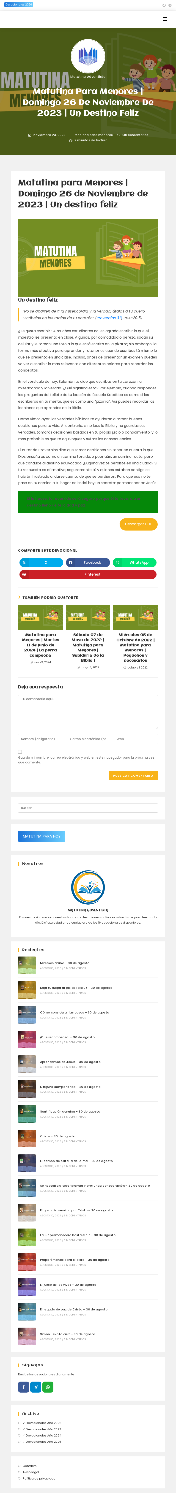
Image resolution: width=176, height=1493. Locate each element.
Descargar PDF (138, 524)
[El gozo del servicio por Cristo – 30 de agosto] (27, 1212)
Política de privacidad (39, 1478)
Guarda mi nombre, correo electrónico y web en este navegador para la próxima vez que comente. (86, 760)
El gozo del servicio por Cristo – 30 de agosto (76, 1210)
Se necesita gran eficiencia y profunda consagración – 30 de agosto (95, 1185)
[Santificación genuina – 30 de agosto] (27, 1114)
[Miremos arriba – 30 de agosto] (27, 965)
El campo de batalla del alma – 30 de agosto (76, 1161)
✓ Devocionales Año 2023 (42, 1429)
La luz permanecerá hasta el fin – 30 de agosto (78, 1235)
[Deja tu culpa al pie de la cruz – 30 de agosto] (27, 990)
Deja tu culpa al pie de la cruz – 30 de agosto (76, 988)
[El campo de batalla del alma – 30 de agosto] (27, 1163)
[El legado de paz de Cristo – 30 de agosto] (27, 1312)
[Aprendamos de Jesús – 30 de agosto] (27, 1064)
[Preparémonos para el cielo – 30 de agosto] (27, 1262)
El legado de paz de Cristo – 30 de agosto (73, 1309)
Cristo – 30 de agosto (57, 1136)
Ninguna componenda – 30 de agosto (70, 1087)
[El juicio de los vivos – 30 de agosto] (27, 1287)
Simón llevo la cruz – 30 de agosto (67, 1334)
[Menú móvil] (165, 19)
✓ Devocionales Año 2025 (42, 1441)
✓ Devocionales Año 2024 (42, 1435)
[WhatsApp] (47, 1387)
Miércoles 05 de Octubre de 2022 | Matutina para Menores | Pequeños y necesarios (135, 648)
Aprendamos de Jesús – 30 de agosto (70, 1062)
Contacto (30, 1466)
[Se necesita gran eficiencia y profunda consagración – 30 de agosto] (27, 1188)
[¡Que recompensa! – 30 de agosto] (27, 1039)
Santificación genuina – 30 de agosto (70, 1111)
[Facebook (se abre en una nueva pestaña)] (164, 5)
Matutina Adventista (87, 76)
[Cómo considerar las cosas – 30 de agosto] (27, 1015)
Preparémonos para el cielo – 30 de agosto (75, 1260)
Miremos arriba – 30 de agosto (65, 963)
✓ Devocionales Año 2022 (42, 1423)
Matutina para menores (94, 135)
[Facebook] (23, 1387)
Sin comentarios (135, 135)
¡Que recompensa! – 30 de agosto (67, 1037)
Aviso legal (31, 1472)
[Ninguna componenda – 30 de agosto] (27, 1089)
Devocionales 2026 (19, 4)
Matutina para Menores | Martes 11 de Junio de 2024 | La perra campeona (40, 645)
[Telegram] (35, 1387)
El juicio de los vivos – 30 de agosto (68, 1285)
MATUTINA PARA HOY (41, 836)
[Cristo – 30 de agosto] (27, 1138)
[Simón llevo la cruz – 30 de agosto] (27, 1336)
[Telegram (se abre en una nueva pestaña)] (169, 5)
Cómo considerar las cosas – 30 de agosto (74, 1012)
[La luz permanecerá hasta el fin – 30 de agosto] (27, 1237)
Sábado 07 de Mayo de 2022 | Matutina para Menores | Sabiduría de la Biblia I (88, 648)
